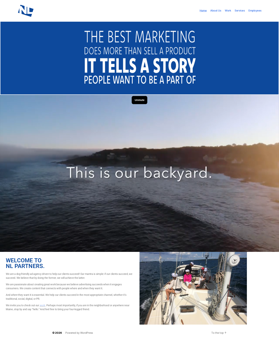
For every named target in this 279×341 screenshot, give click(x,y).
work (42, 305)
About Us (215, 10)
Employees (255, 10)
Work (228, 10)
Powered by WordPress (79, 332)
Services (240, 10)
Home (203, 10)
